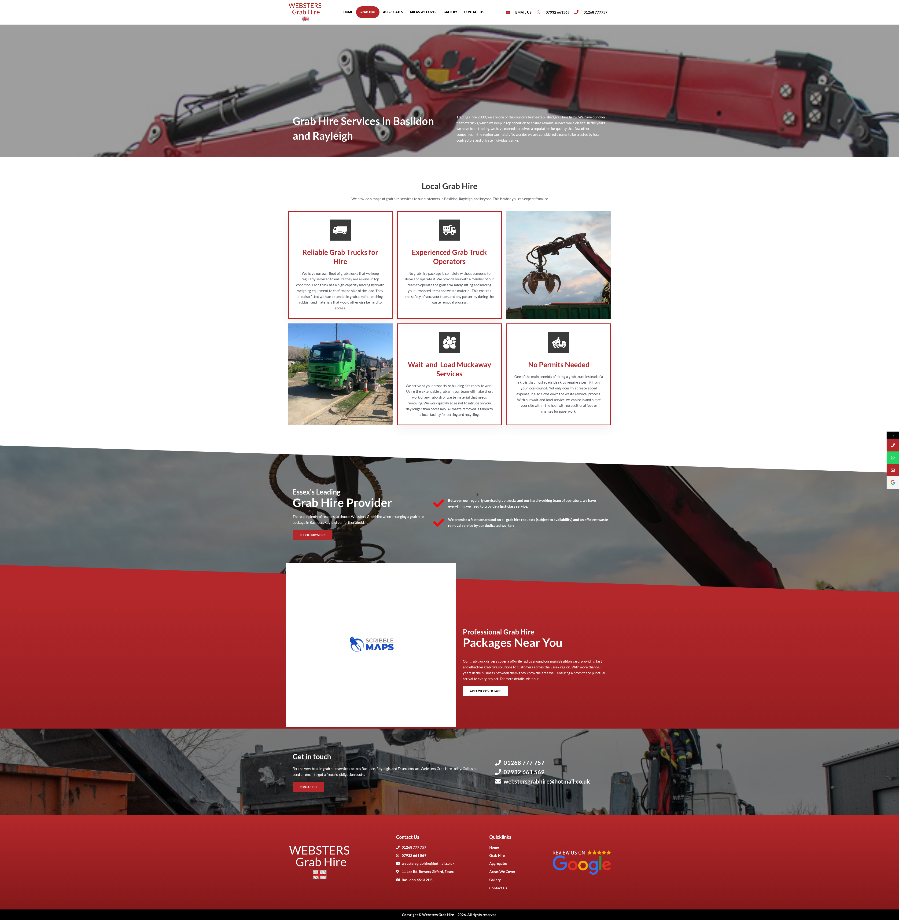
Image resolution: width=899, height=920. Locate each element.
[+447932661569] (893, 457)
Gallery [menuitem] (450, 12)
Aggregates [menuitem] (393, 12)
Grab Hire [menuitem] (368, 12)
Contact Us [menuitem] (473, 12)
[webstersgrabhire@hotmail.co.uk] (893, 470)
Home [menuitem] (348, 12)
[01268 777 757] (893, 445)
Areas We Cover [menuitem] (423, 12)
